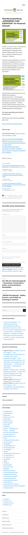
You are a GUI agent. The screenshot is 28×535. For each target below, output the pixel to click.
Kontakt (4, 511)
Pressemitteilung (8, 466)
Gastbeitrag (7, 426)
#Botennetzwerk (6, 524)
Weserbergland (8, 482)
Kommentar (6, 214)
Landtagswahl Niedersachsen (11, 440)
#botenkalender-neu (8, 528)
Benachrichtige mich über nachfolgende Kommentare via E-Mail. (11, 257)
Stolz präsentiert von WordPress (17, 532)
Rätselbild (6, 468)
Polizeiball (6, 463)
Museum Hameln (17, 198)
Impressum (5, 514)
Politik (5, 461)
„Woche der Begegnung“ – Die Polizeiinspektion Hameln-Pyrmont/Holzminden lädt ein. (12, 324)
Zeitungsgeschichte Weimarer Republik (14, 486)
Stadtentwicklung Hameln (11, 472)
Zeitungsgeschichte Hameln (11, 484)
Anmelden (6, 499)
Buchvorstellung (8, 421)
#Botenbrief (5, 518)
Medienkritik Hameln (9, 447)
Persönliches (7, 459)
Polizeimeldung (8, 465)
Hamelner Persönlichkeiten (11, 432)
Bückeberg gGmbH (18, 196)
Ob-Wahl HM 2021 (9, 455)
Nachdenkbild (7, 449)
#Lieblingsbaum (8, 411)
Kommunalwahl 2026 (9, 436)
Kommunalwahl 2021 (9, 434)
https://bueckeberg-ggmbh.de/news (12, 123)
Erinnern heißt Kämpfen (7, 198)
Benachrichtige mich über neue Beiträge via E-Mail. (13, 262)
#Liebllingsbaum (8, 413)
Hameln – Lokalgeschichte (11, 428)
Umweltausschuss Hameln (11, 476)
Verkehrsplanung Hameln (10, 480)
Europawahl (7, 424)
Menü (23, 5)
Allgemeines (7, 415)
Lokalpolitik (7, 444)
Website (4, 248)
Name (4, 235)
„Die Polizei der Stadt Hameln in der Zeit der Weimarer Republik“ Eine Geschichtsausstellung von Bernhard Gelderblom (13, 185)
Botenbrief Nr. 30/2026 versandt (12, 328)
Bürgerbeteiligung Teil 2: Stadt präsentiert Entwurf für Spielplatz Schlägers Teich (13, 375)
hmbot (5, 195)
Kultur (5, 438)
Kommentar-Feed (8, 503)
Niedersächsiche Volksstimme (12, 453)
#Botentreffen (6, 521)
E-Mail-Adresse (7, 241)
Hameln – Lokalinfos (9, 430)
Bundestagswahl (8, 423)
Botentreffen (7, 419)
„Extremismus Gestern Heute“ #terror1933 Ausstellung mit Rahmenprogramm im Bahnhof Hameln (12, 175)
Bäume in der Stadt (9, 417)
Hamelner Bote (5, 532)
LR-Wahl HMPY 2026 (9, 445)
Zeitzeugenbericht (8, 488)
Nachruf (6, 451)
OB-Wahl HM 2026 (9, 457)
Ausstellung (10, 196)
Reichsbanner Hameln (9, 470)
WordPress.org (7, 505)
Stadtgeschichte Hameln (10, 474)
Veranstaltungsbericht (10, 478)
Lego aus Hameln (8, 442)
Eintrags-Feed (7, 501)
